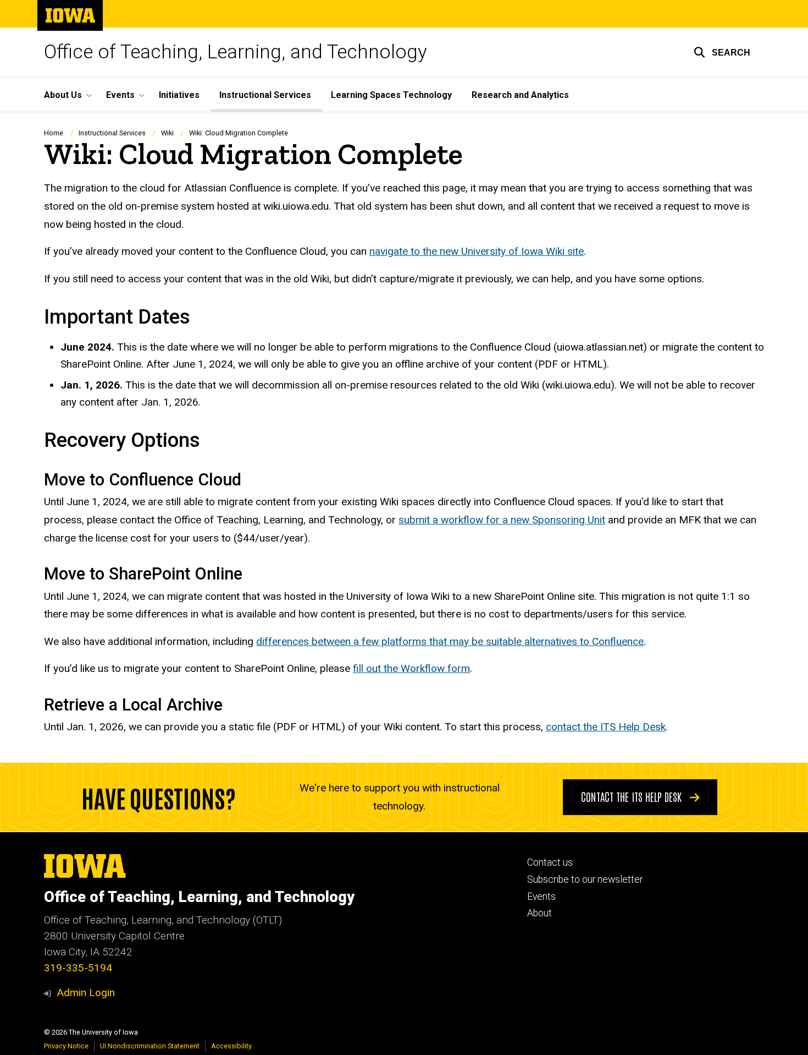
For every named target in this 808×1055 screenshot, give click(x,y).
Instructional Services (265, 95)
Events (541, 896)
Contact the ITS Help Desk (632, 796)
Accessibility (231, 1046)
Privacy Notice (66, 1046)
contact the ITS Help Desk (606, 726)
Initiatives (179, 95)
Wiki (167, 133)
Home (53, 133)
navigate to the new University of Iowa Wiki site (476, 251)
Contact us (550, 862)
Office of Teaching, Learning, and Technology (235, 52)
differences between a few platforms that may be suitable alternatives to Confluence (450, 641)
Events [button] (120, 95)
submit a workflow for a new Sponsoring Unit (502, 519)
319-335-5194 (78, 967)
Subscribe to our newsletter (585, 879)
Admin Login (86, 992)
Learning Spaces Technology (391, 95)
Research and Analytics (520, 95)
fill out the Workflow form (411, 668)
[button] (722, 52)
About (539, 913)
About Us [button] (63, 95)
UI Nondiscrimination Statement (150, 1046)
